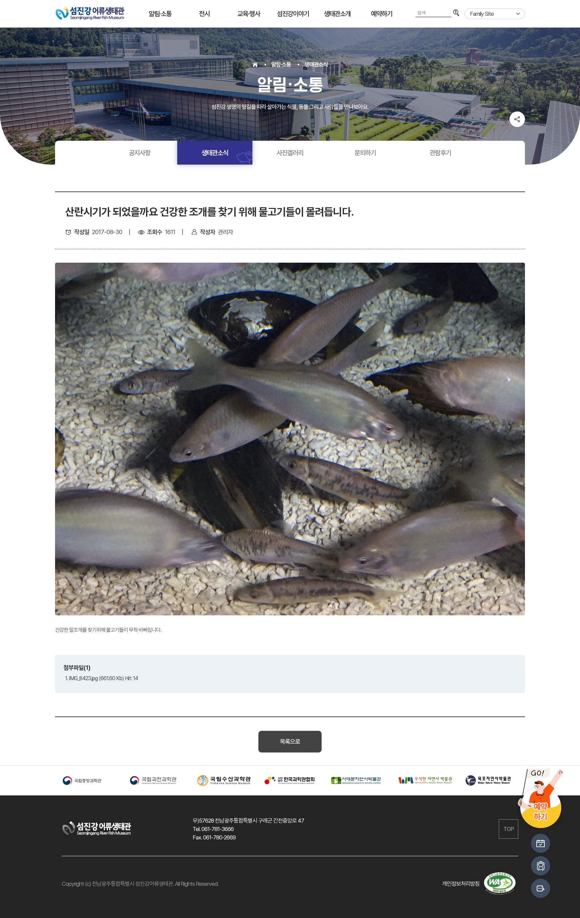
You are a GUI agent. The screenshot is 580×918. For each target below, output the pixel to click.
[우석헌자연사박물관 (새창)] (424, 780)
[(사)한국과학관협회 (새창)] (290, 780)
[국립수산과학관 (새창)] (223, 780)
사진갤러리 (290, 153)
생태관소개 (337, 14)
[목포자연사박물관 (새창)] (491, 780)
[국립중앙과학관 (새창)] (88, 780)
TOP (508, 829)
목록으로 (290, 741)
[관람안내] (540, 843)
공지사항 (139, 153)
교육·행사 (248, 14)
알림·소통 (160, 14)
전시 (204, 14)
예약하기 (381, 14)
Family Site (482, 13)
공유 (517, 119)
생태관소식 (316, 64)
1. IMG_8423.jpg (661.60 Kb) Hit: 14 (101, 678)
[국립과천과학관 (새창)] (156, 780)
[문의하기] (540, 888)
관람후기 (440, 153)
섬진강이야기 (293, 14)
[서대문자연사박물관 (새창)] (357, 780)
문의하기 (365, 153)
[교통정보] (540, 865)
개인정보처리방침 (461, 883)
